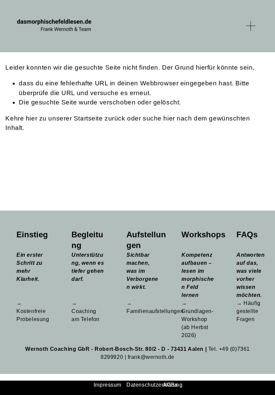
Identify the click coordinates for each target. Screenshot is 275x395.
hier (31, 118)
